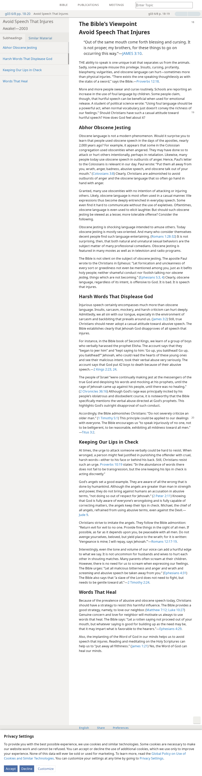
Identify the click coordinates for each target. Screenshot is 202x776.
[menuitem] (6, 5)
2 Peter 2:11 (162, 496)
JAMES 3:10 (132, 53)
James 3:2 (160, 319)
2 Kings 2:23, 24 (105, 369)
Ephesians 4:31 (175, 573)
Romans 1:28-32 (163, 236)
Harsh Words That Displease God (27, 59)
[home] (6, 5)
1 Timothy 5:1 (108, 418)
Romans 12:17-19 (164, 541)
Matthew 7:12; (156, 610)
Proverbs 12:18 (148, 81)
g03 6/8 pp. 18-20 (17, 14)
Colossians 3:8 (103, 173)
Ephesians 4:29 (170, 629)
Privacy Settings (151, 758)
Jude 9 (83, 515)
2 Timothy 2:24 (138, 582)
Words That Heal (15, 81)
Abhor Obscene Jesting (20, 47)
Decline (26, 769)
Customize (46, 769)
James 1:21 (140, 646)
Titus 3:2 (88, 432)
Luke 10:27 (175, 610)
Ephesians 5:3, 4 (152, 277)
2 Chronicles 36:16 (93, 391)
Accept (11, 769)
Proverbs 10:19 (111, 464)
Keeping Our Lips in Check (22, 70)
